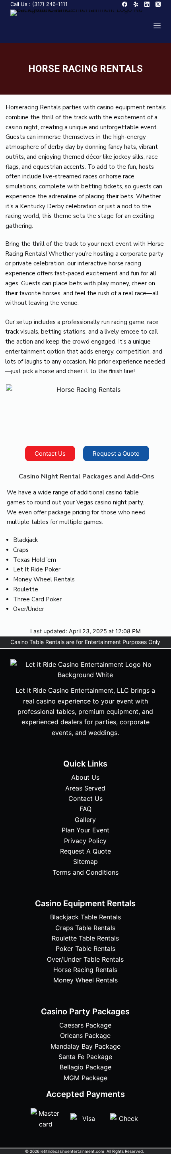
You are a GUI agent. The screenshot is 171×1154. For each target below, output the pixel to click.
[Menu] (157, 25)
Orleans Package (85, 1035)
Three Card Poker (37, 599)
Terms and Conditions (85, 872)
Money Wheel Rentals (44, 579)
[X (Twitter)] (158, 4)
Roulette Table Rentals (85, 938)
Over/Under (28, 609)
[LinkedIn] (147, 4)
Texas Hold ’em (34, 560)
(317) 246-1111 (50, 4)
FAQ (85, 809)
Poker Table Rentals (85, 948)
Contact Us (85, 798)
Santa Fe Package (85, 1057)
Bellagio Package (85, 1067)
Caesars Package (85, 1025)
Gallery (85, 820)
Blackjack (25, 540)
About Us (85, 777)
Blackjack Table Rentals (85, 917)
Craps (21, 550)
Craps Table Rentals (85, 928)
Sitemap (85, 862)
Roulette (25, 589)
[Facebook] (124, 4)
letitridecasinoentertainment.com (73, 1151)
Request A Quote (85, 851)
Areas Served (85, 788)
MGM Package (85, 1078)
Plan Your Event (85, 830)
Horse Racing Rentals (85, 970)
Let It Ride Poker (36, 569)
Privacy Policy (85, 841)
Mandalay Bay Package (85, 1046)
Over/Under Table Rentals (85, 959)
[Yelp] (135, 4)
